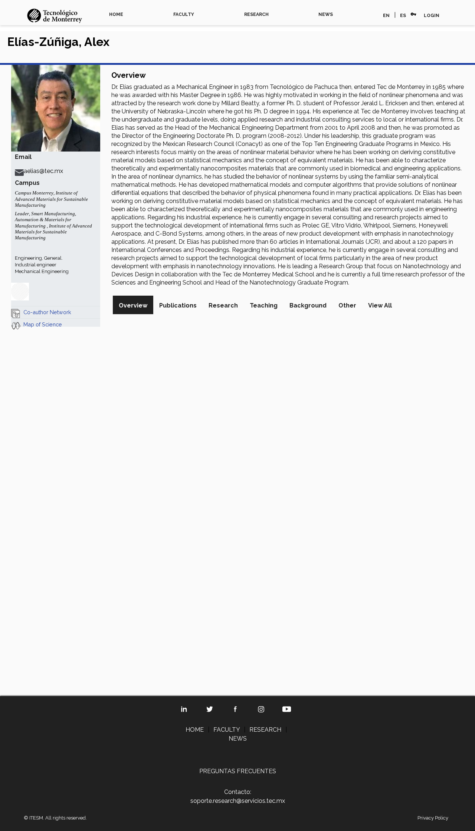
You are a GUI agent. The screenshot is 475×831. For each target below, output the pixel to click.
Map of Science (42, 324)
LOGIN (431, 15)
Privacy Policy (432, 818)
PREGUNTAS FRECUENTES (237, 771)
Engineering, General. (39, 258)
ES (403, 15)
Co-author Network (47, 312)
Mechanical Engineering (42, 271)
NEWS (325, 14)
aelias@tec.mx (43, 170)
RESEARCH (256, 14)
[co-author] (15, 312)
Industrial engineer (35, 264)
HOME (116, 14)
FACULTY (183, 14)
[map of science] (15, 324)
